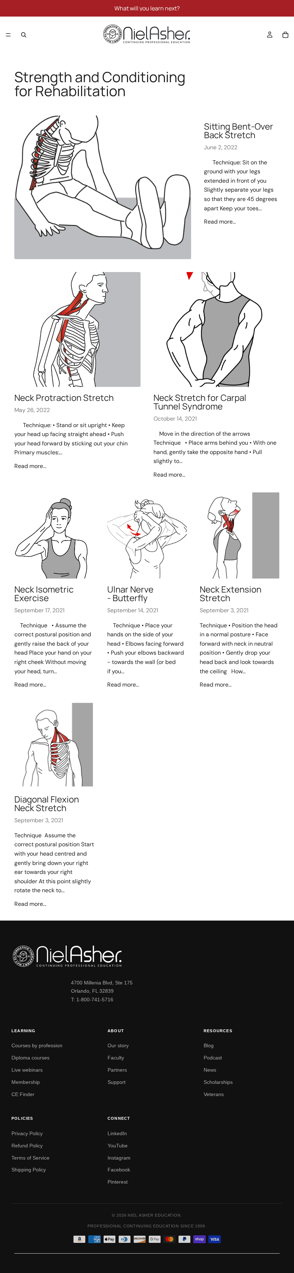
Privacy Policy (27, 1133)
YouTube (118, 1145)
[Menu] (8, 35)
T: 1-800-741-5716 (92, 999)
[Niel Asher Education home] (147, 956)
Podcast (213, 1058)
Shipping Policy (28, 1170)
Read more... (220, 221)
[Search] (24, 35)
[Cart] (285, 35)
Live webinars (27, 1070)
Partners (117, 1070)
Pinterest (118, 1182)
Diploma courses (30, 1058)
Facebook (119, 1170)
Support (116, 1082)
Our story (118, 1045)
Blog (209, 1045)
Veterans (214, 1094)
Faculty (116, 1058)
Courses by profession (36, 1045)
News (210, 1070)
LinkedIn (117, 1133)
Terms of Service (30, 1158)
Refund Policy (27, 1145)
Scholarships (218, 1082)
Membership (25, 1082)
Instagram (119, 1158)
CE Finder (22, 1094)
